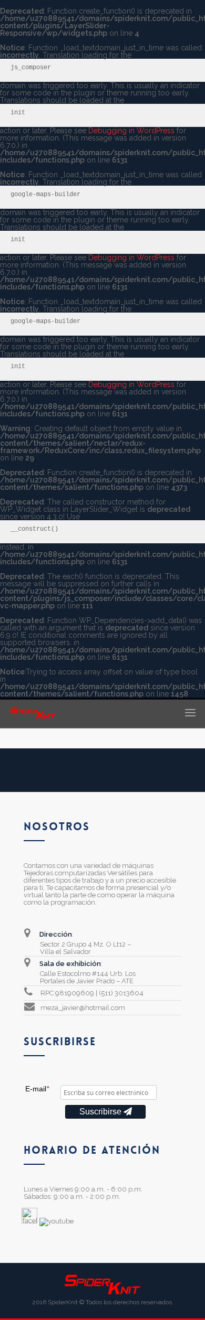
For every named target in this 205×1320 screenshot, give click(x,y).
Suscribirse (101, 1111)
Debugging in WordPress (131, 130)
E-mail (37, 1088)
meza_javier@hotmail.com (82, 1008)
